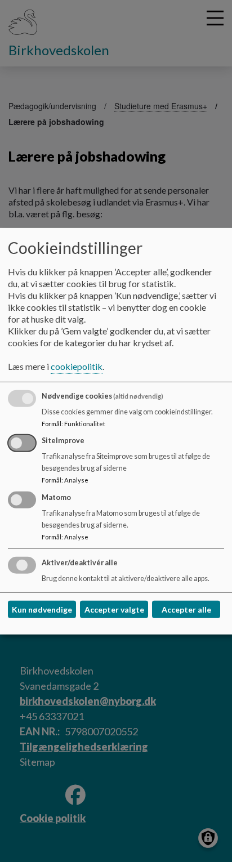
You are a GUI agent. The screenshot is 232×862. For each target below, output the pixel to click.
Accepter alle (186, 609)
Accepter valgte (114, 609)
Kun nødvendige (42, 609)
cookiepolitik (76, 366)
